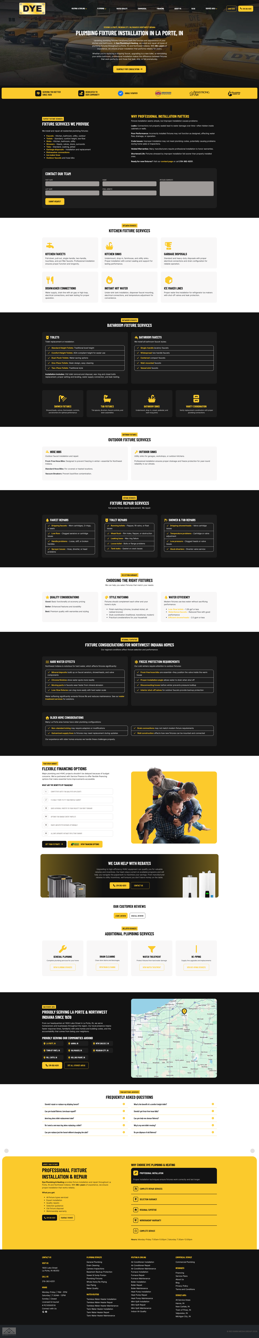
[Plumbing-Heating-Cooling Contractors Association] (163, 93)
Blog (193, 8)
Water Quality (122, 8)
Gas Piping (91, 1285)
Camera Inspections (95, 1268)
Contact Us (138, 885)
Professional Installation (151, 1173)
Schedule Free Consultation (128, 69)
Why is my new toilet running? (145, 1125)
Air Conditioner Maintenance (143, 1268)
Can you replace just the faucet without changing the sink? (66, 1132)
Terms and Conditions (185, 1289)
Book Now (231, 8)
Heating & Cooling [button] (78, 8)
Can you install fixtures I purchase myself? (60, 1111)
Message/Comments (166, 180)
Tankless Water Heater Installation (101, 1299)
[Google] (43, 1311)
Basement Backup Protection (99, 1272)
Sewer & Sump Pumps (96, 1275)
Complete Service (147, 1230)
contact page (167, 161)
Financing (160, 8)
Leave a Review (120, 916)
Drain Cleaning (93, 1265)
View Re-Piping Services (196, 967)
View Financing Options (90, 844)
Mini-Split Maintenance (141, 1308)
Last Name (48, 189)
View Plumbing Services (62, 967)
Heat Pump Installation (141, 1291)
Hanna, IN (180, 1303)
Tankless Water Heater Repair (100, 1302)
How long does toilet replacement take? (59, 1118)
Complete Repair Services (151, 1188)
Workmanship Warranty (150, 1220)
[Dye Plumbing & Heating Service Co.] (32, 8)
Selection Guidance (148, 1199)
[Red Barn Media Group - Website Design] (9, 1331)
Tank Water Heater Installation (100, 1309)
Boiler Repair (136, 1285)
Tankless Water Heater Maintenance (102, 1305)
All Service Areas (183, 1300)
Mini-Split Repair (138, 1304)
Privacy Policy (182, 1286)
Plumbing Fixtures (94, 1278)
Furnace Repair (137, 1275)
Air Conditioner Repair (140, 1265)
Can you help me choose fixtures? (146, 1118)
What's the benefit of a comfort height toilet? (150, 1104)
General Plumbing (94, 1262)
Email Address (107, 189)
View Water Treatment (152, 967)
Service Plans (182, 1276)
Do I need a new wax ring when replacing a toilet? (63, 1125)
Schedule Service (67, 1217)
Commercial (142, 8)
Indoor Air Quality (138, 1311)
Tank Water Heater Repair (98, 1312)
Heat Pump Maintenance (142, 1298)
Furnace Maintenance (140, 1278)
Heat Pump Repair (139, 1295)
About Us (177, 8)
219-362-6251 (247, 8)
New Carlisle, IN (183, 1306)
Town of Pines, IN (183, 1310)
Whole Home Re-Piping (97, 1282)
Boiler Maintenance (139, 1288)
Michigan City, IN (183, 1316)
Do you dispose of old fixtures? (145, 1132)
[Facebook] (46, 1311)
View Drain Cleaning (107, 967)
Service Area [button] (211, 8)
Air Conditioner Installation (142, 1262)
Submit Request (55, 201)
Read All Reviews (137, 916)
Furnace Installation (139, 1272)
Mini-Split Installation (140, 1301)
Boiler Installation (138, 1282)
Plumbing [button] (101, 8)
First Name (49, 180)
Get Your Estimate (52, 844)
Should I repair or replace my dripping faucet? (62, 1104)
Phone (105, 180)
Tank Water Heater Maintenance (101, 1315)
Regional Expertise (148, 1209)
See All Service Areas (76, 1065)
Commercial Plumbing (185, 1262)
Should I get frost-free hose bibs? (146, 1111)
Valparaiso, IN (182, 1313)
